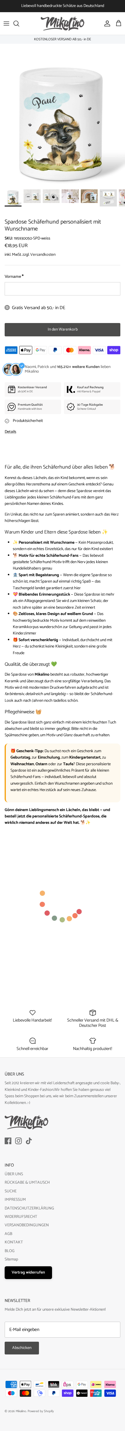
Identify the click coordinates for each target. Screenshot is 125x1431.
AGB (8, 1234)
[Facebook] (8, 1141)
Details (10, 432)
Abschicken (21, 1348)
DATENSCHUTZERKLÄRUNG (29, 1208)
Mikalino (21, 1411)
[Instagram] (18, 1141)
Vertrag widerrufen (28, 1272)
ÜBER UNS (14, 1174)
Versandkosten (43, 254)
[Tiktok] (29, 1141)
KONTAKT (14, 1242)
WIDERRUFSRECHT (21, 1217)
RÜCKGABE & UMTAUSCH (27, 1182)
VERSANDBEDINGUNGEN (27, 1225)
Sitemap (11, 1259)
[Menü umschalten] (6, 23)
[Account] (105, 23)
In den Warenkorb (63, 329)
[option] (62, 123)
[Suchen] (19, 23)
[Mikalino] (62, 23)
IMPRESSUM (15, 1199)
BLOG (10, 1251)
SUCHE (11, 1191)
